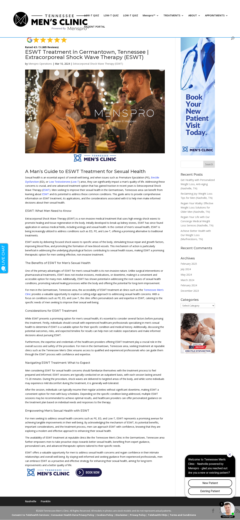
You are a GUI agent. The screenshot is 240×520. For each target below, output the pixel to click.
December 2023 (190, 290)
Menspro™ (149, 15)
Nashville (30, 501)
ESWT (46, 190)
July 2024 (186, 269)
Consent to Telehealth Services (30, 514)
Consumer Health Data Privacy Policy (72, 514)
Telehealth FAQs (157, 514)
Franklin (46, 501)
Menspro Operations (40, 63)
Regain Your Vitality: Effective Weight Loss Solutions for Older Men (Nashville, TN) (197, 207)
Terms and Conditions (183, 514)
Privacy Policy (138, 514)
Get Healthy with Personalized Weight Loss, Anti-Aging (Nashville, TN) (198, 184)
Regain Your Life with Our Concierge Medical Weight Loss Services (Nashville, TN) (197, 221)
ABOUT (192, 15)
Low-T (75, 181)
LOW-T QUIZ (91, 15)
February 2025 (189, 263)
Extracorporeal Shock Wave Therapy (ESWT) (98, 63)
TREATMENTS (171, 15)
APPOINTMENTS (215, 15)
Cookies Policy (104, 514)
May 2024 (186, 274)
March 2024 (187, 280)
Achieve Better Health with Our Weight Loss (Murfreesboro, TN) (196, 235)
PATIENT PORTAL (94, 26)
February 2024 (189, 285)
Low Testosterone (59, 181)
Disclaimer (121, 514)
